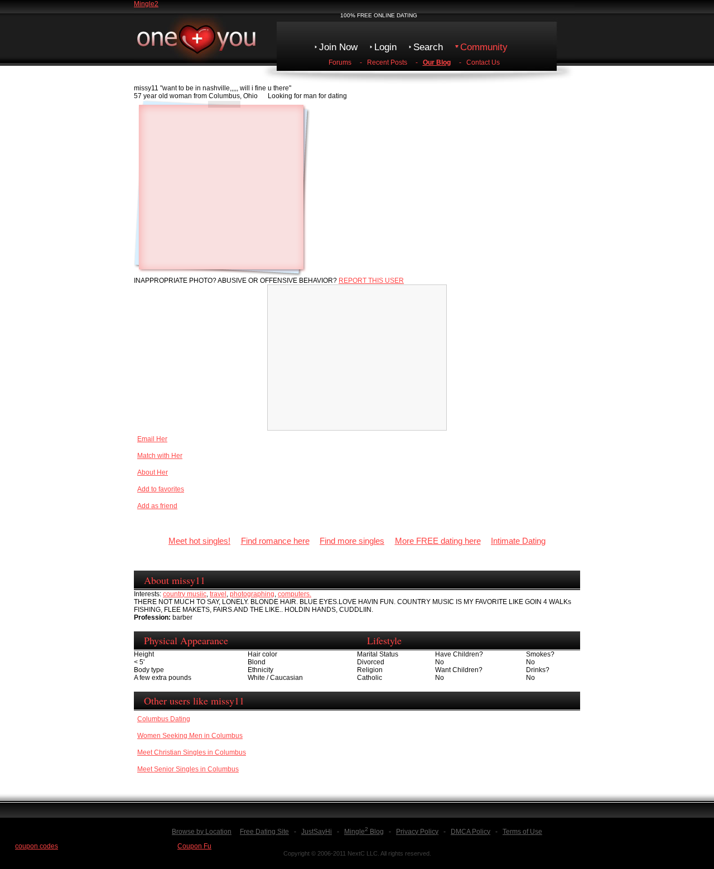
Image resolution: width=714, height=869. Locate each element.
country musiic (184, 594)
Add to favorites (160, 489)
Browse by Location (201, 832)
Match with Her (159, 456)
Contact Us (483, 62)
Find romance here (275, 541)
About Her (152, 472)
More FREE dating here (438, 541)
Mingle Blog (364, 832)
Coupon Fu (194, 846)
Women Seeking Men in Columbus (190, 736)
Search (428, 47)
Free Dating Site (264, 832)
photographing (252, 594)
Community (484, 47)
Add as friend (157, 506)
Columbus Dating (163, 719)
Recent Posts (387, 62)
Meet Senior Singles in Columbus (188, 769)
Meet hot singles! (199, 541)
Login (385, 47)
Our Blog (437, 62)
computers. (294, 594)
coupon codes (36, 846)
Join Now (338, 47)
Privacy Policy (417, 832)
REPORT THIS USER (371, 280)
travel (218, 594)
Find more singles (352, 541)
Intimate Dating (518, 541)
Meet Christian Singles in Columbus (191, 752)
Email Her (152, 439)
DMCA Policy (470, 832)
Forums (340, 62)
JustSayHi (316, 832)
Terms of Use (522, 832)
